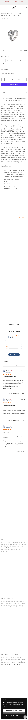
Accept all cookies (14, 711)
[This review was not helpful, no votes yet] (23, 393)
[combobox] (19, 365)
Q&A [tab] (17, 324)
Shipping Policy (21, 607)
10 (3, 64)
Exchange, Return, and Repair (11, 664)
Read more (13, 388)
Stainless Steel (9, 73)
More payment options (14, 86)
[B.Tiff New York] (14, 7)
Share (3, 92)
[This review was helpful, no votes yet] (21, 420)
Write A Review (14, 354)
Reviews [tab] (11, 324)
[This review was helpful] (21, 393)
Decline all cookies (14, 715)
